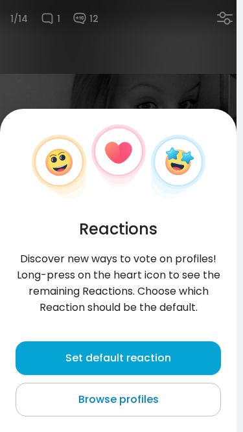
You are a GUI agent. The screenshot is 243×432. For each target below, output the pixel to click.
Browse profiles (118, 399)
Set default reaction (118, 357)
